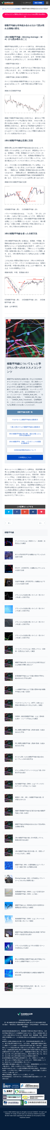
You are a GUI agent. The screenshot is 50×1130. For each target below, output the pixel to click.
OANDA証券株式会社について (25, 450)
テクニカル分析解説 (14, 8)
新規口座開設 (38, 2)
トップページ (27, 2)
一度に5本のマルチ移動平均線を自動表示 (25, 427)
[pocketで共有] (41, 511)
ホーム (4, 8)
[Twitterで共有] (9, 511)
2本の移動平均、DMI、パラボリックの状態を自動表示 (25, 442)
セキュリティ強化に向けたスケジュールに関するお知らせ (25, 15)
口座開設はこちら (25, 457)
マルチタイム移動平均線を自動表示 (25, 420)
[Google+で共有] (25, 511)
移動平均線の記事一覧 (25, 412)
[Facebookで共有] (17, 511)
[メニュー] (47, 2)
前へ (9, 523)
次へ (40, 523)
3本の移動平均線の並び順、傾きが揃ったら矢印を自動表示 (25, 434)
